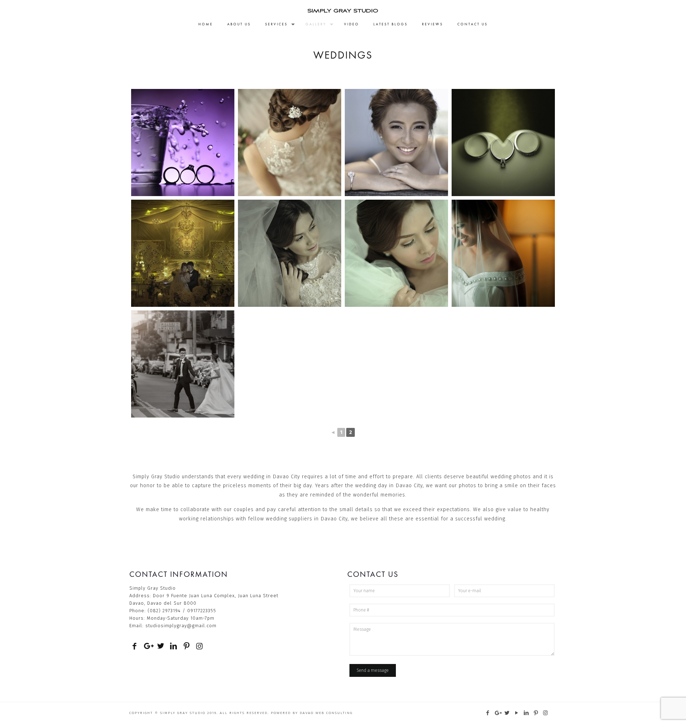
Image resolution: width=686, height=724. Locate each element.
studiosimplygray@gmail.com (181, 625)
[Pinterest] (536, 713)
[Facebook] (488, 713)
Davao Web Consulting (326, 713)
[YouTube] (517, 713)
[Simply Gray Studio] (343, 9)
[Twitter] (507, 713)
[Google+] (497, 713)
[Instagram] (546, 713)
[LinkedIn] (526, 713)
